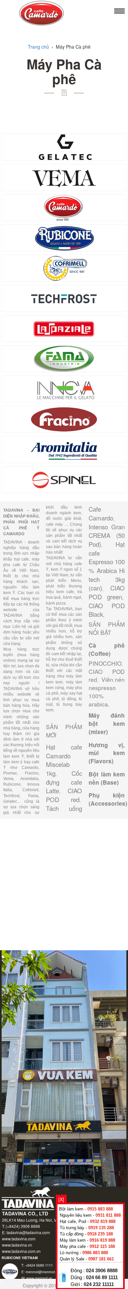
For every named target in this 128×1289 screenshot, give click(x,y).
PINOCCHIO (105, 663)
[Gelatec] (64, 146)
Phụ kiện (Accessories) (108, 799)
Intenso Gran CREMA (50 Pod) (107, 535)
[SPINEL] (64, 479)
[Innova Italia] (64, 388)
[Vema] (64, 176)
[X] (61, 1199)
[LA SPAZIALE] (64, 328)
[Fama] (64, 358)
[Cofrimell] (64, 267)
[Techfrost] (64, 297)
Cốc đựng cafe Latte (64, 782)
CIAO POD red (64, 795)
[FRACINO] (64, 418)
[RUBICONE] (64, 237)
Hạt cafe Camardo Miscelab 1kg (64, 760)
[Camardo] (64, 207)
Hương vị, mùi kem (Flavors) (107, 753)
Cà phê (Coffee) (107, 649)
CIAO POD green (107, 592)
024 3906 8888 (101, 1270)
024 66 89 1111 (102, 1277)
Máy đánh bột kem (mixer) (107, 723)
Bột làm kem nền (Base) (107, 778)
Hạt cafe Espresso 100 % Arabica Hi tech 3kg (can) (107, 566)
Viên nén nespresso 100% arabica (107, 691)
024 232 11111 (99, 1284)
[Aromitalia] (64, 449)
